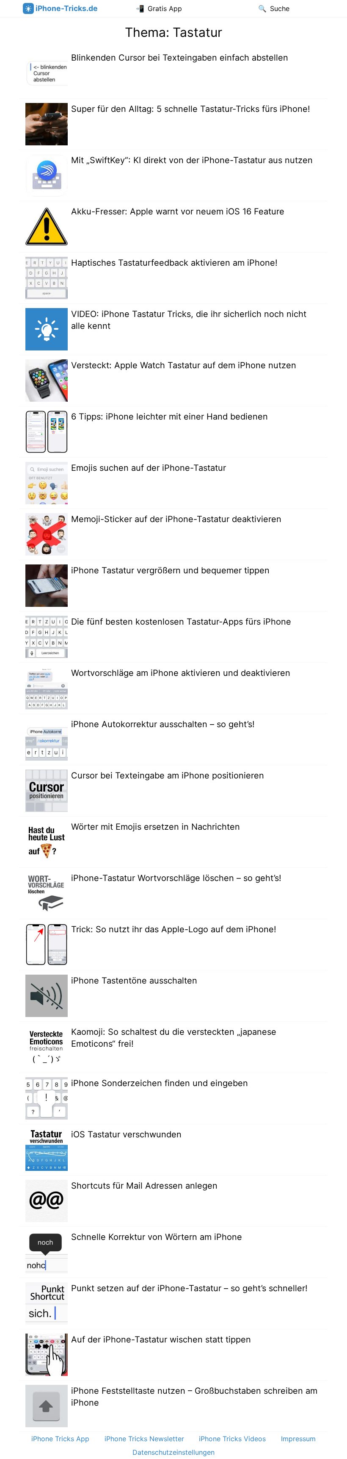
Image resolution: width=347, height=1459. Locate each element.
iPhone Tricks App (60, 1438)
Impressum (298, 1438)
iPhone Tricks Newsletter (144, 1438)
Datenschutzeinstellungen (173, 1452)
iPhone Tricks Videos (232, 1438)
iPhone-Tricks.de (67, 8)
